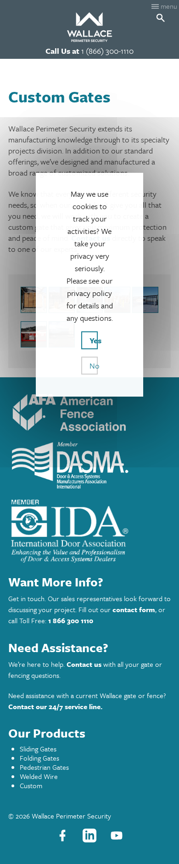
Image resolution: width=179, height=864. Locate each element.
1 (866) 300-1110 (107, 51)
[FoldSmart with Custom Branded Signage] (145, 300)
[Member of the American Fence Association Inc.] (69, 432)
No (94, 365)
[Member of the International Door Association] (69, 562)
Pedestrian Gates (44, 767)
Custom (31, 785)
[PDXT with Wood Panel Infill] (33, 300)
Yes (94, 340)
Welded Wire (39, 776)
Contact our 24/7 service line (54, 706)
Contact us (84, 664)
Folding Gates (39, 758)
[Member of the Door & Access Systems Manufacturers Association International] (69, 489)
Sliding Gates (38, 749)
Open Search (160, 18)
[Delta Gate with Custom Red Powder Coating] (33, 334)
